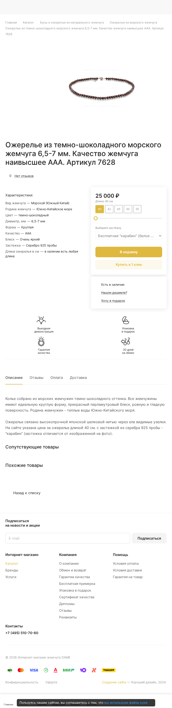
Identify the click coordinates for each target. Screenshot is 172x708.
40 (99, 209)
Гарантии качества (74, 577)
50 (128, 209)
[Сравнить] (152, 175)
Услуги (10, 577)
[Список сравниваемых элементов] (140, 7)
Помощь (120, 554)
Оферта (51, 682)
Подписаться (149, 538)
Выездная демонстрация (44, 330)
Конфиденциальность (21, 682)
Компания (68, 554)
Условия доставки (127, 570)
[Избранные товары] (152, 7)
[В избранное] (142, 175)
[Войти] (129, 7)
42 (109, 209)
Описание (14, 377)
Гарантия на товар (128, 577)
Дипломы (67, 604)
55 (137, 209)
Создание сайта (114, 682)
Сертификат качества (76, 597)
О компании (69, 563)
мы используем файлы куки (125, 702)
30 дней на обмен (128, 351)
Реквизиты (68, 617)
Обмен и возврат (72, 570)
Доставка (78, 377)
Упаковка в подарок (128, 330)
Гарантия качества (44, 351)
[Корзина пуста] (163, 7)
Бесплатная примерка (77, 583)
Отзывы (36, 377)
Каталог (11, 563)
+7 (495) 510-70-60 (21, 633)
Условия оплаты (126, 563)
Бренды (11, 570)
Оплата (56, 377)
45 (118, 209)
